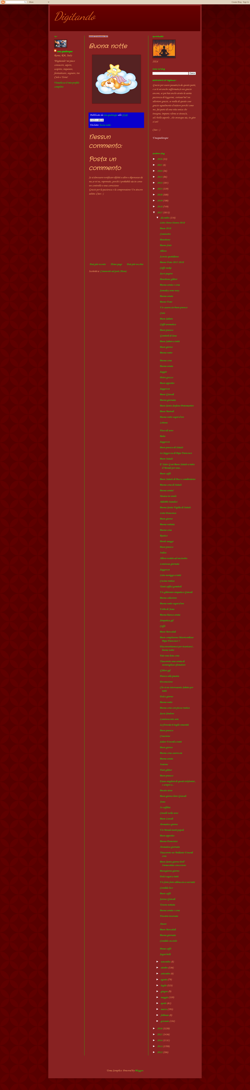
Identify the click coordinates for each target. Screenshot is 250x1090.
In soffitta (165, 807)
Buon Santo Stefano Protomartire (177, 405)
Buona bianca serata (170, 614)
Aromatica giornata (170, 847)
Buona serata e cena (170, 284)
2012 (160, 1052)
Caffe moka (165, 268)
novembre (166, 961)
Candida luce (166, 887)
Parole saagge (166, 541)
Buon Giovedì (167, 394)
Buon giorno (166, 347)
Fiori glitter (166, 770)
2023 (160, 177)
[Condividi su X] (96, 120)
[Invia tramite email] (91, 120)
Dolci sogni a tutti (169, 876)
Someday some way (169, 290)
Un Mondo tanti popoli (172, 830)
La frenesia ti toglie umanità (174, 724)
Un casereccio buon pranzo (173, 307)
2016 (160, 1028)
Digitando (74, 16)
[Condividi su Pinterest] (102, 120)
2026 (160, 159)
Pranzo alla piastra (169, 676)
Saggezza (165, 388)
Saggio (163, 371)
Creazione (165, 736)
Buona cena (166, 360)
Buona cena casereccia (171, 753)
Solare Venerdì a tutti (171, 741)
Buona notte (166, 352)
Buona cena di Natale (171, 484)
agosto (164, 979)
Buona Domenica (168, 841)
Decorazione (166, 681)
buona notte (105, 125)
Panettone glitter (168, 279)
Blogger (139, 1070)
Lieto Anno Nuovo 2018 (172, 222)
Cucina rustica (167, 581)
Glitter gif (165, 670)
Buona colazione (168, 597)
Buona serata (166, 296)
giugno (164, 991)
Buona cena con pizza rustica (175, 707)
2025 (160, 165)
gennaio (165, 1021)
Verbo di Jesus (167, 609)
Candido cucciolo (168, 940)
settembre (166, 973)
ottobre (164, 967)
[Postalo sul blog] (94, 120)
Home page (116, 264)
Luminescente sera (169, 719)
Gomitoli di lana (168, 335)
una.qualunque (64, 51)
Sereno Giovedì (167, 899)
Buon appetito (167, 383)
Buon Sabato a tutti (170, 341)
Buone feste (165, 245)
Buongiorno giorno (169, 870)
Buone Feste (166, 301)
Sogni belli (165, 954)
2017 (160, 212)
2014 (160, 1040)
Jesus (162, 801)
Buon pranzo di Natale (171, 447)
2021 (160, 188)
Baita (162, 436)
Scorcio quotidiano (169, 256)
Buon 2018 (165, 228)
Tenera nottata (167, 904)
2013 (160, 1046)
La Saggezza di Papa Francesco (176, 453)
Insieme (164, 764)
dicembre (165, 217)
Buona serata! (167, 490)
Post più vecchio (135, 264)
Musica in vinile (168, 496)
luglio (164, 985)
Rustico (163, 535)
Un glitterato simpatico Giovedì (176, 592)
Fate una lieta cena (169, 655)
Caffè (162, 626)
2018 (160, 206)
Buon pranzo (166, 330)
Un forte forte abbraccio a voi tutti (177, 882)
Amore (163, 924)
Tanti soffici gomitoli (170, 586)
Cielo (162, 313)
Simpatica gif (166, 620)
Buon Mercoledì (168, 631)
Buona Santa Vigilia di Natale (175, 507)
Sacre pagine (166, 273)
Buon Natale (166, 458)
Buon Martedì (167, 411)
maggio (165, 997)
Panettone (165, 239)
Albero (163, 251)
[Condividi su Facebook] (99, 120)
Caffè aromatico (168, 324)
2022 (160, 182)
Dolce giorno (166, 696)
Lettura (163, 422)
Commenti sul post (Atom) (113, 271)
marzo (164, 1009)
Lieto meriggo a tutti (170, 575)
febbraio (165, 1015)
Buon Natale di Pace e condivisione (177, 479)
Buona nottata (167, 524)
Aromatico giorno (169, 824)
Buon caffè (165, 473)
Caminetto (165, 234)
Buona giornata (168, 400)
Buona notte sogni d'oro (172, 417)
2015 (160, 1034)
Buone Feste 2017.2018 (172, 262)
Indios (163, 552)
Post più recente (98, 264)
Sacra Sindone (167, 713)
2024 (160, 171)
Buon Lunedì (166, 818)
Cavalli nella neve (169, 813)
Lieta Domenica (168, 513)
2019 (160, 200)
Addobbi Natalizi (168, 501)
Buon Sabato (166, 318)
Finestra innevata (169, 916)
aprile (164, 1003)
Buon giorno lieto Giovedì (173, 796)
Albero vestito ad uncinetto (173, 558)
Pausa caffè (165, 948)
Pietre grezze (166, 377)
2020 (160, 194)
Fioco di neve (166, 430)
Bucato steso (166, 790)
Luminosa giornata (169, 564)
